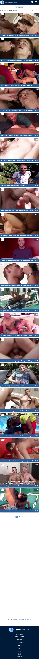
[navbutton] (36, 2)
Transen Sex (19, 639)
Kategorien (14, 619)
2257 (19, 654)
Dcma (19, 648)
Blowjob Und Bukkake (25, 619)
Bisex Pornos (19, 642)
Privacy (19, 656)
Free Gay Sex (19, 637)
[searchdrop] (32, 2)
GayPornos (19, 634)
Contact (19, 646)
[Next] (22, 517)
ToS (19, 651)
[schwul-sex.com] (9, 2)
